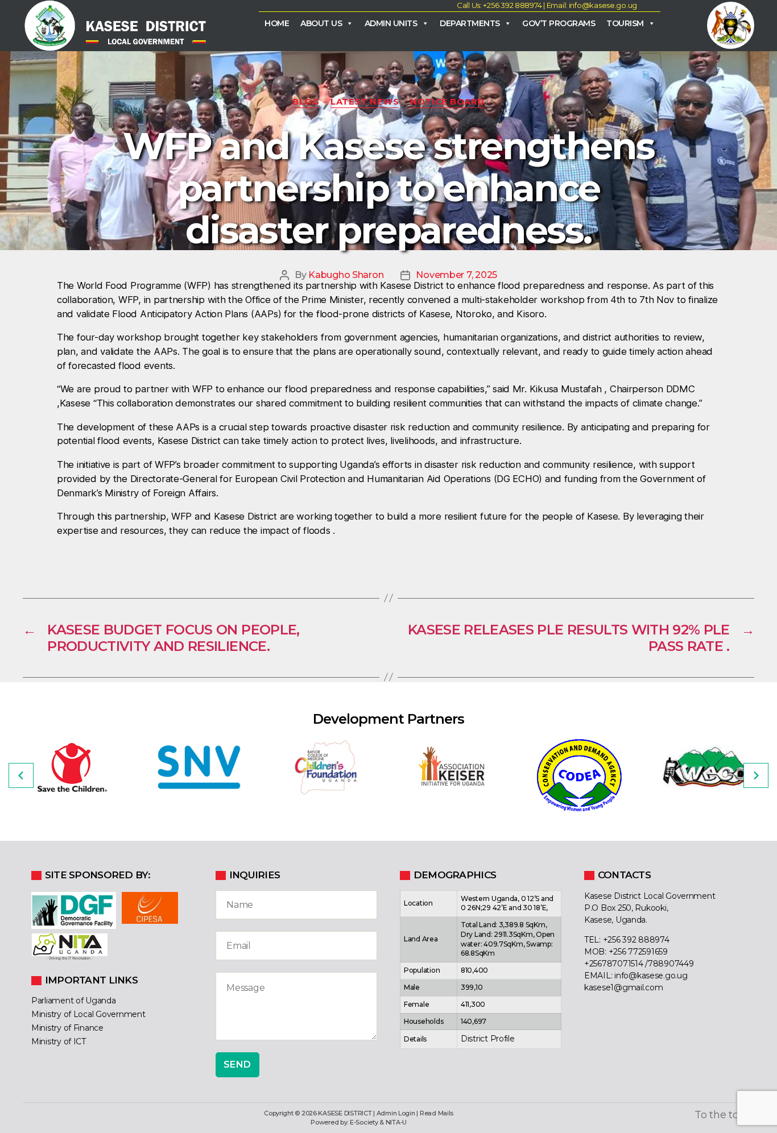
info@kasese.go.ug (650, 975)
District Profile (488, 1039)
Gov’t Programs (558, 23)
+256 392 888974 (636, 940)
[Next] (755, 775)
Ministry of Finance (67, 1028)
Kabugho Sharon (345, 274)
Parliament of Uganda (73, 1000)
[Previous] (21, 775)
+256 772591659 (638, 952)
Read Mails (436, 1113)
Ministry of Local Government (88, 1014)
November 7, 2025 (456, 274)
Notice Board (447, 102)
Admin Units (391, 23)
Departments (470, 23)
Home (276, 23)
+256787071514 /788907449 (639, 963)
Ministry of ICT (58, 1041)
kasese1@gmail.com (623, 987)
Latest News (364, 102)
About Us (321, 23)
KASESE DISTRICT (344, 1113)
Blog (305, 102)
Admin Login (396, 1113)
